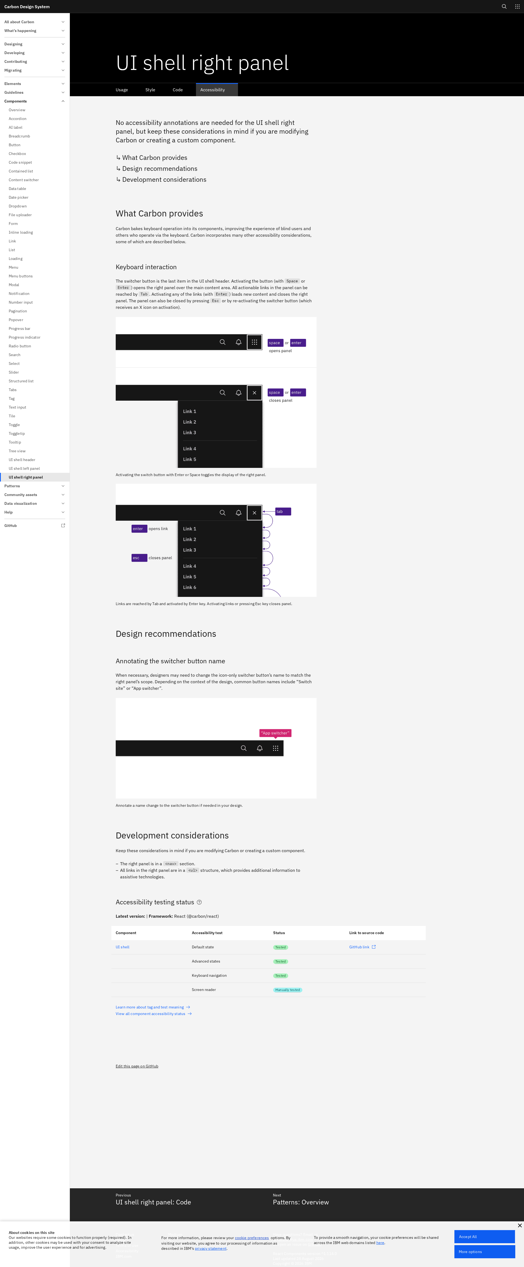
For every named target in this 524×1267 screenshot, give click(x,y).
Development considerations (164, 179)
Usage (122, 89)
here (380, 1242)
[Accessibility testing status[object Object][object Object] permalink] (112, 902)
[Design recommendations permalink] (112, 633)
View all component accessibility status (150, 1013)
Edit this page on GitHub (137, 1066)
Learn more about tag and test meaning (150, 1007)
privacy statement (211, 1248)
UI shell (122, 947)
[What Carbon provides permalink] (112, 213)
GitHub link (359, 947)
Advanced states (206, 961)
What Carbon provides (154, 157)
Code (178, 89)
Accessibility (212, 89)
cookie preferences (252, 1237)
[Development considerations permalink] (112, 835)
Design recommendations (160, 168)
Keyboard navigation (209, 975)
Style (150, 89)
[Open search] (504, 6)
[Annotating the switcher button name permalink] (112, 660)
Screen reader (204, 989)
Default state (203, 947)
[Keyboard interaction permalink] (112, 266)
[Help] (199, 902)
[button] (520, 1225)
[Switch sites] (517, 6)
